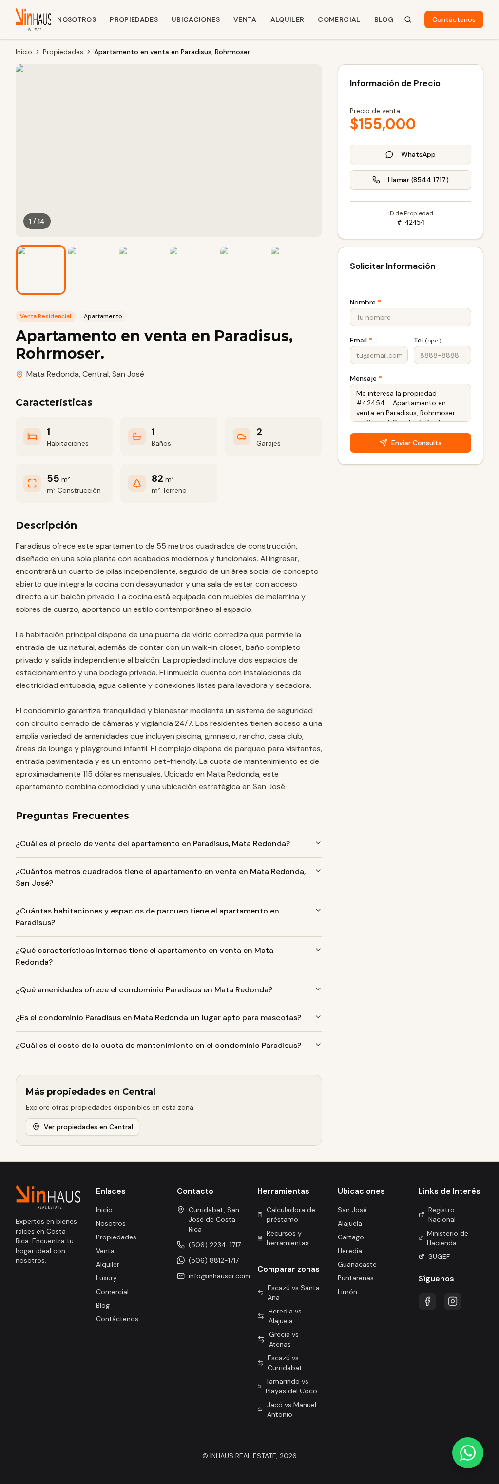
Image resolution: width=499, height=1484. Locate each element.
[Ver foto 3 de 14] (142, 270)
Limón (347, 1291)
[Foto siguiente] (307, 150)
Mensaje (366, 378)
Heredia (350, 1250)
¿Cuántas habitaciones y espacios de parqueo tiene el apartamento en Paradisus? (147, 917)
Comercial (339, 19)
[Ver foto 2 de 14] (91, 270)
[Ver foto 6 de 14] (294, 270)
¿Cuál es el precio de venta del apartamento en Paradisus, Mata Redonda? (153, 843)
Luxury (106, 1278)
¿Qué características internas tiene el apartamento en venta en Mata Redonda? (144, 956)
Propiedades (134, 19)
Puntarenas (356, 1278)
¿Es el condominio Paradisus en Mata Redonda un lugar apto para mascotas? (158, 1017)
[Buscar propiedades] (408, 19)
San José (128, 374)
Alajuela (350, 1223)
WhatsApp (418, 154)
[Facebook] (427, 1301)
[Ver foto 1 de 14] (41, 270)
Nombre (365, 302)
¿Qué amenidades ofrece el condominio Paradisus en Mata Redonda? (144, 990)
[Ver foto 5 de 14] (243, 270)
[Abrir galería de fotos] (169, 150)
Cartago (351, 1237)
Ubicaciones (196, 19)
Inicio (24, 51)
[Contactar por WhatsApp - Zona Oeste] (467, 1452)
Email (361, 340)
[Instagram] (452, 1301)
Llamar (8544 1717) (418, 179)
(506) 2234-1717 (215, 1244)
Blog (383, 19)
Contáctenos (454, 19)
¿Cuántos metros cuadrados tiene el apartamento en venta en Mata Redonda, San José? (161, 877)
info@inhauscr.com (219, 1276)
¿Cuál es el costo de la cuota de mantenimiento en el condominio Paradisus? (158, 1045)
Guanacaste (357, 1264)
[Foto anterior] (30, 150)
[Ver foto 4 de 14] (193, 270)
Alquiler (287, 19)
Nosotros (76, 19)
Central (95, 374)
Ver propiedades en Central (88, 1127)
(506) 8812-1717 (214, 1260)
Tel (427, 340)
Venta (245, 19)
